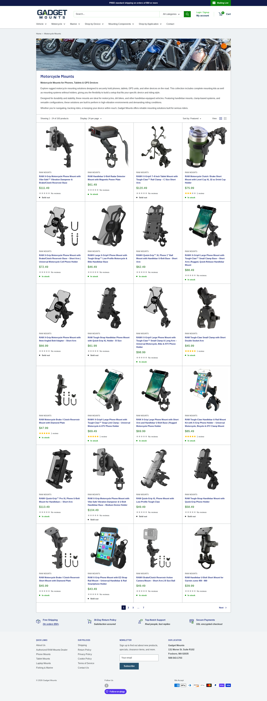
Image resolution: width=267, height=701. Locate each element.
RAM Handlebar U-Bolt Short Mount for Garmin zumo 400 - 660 (204, 579)
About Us (40, 645)
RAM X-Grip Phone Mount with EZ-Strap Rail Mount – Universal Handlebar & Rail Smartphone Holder (107, 580)
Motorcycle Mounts (52, 34)
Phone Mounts (43, 654)
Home (38, 34)
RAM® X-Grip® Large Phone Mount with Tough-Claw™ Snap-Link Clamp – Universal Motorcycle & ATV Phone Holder (109, 422)
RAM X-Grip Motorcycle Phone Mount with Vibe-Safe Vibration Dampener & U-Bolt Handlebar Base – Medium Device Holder (108, 501)
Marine (73, 24)
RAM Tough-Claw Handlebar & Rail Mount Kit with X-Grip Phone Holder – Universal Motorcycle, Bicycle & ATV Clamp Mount (205, 422)
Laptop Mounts (43, 663)
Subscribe (129, 666)
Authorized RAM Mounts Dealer (51, 650)
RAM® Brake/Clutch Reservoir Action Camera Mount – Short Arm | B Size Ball (155, 579)
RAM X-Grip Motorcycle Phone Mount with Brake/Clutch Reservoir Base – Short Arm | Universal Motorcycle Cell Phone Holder (60, 258)
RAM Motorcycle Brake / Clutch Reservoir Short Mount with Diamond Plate (59, 579)
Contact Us (83, 668)
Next (221, 607)
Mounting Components (119, 24)
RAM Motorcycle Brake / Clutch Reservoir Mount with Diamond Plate (59, 421)
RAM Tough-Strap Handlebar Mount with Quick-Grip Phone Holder (205, 500)
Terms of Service (86, 663)
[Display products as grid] (220, 118)
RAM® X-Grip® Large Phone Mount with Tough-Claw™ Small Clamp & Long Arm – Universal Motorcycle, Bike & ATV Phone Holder (156, 342)
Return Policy (84, 650)
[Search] (187, 14)
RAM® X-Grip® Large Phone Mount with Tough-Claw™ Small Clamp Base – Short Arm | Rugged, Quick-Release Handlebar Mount (205, 260)
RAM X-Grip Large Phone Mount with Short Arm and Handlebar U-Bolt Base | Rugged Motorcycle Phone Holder (157, 422)
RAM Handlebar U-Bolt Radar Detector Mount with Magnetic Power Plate (106, 178)
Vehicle (40, 24)
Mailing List (222, 3)
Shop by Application (149, 24)
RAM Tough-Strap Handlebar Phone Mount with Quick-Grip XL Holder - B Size (108, 339)
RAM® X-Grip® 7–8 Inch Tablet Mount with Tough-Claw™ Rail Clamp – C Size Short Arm (157, 179)
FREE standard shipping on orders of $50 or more (133, 3)
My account (202, 15)
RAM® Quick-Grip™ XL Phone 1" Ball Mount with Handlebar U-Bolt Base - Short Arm (156, 258)
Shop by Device (93, 24)
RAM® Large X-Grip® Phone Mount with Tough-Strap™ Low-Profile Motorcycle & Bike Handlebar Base (107, 258)
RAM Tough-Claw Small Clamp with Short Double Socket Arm (205, 339)
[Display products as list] (225, 118)
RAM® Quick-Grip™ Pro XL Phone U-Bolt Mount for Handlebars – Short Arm (59, 500)
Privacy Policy (85, 654)
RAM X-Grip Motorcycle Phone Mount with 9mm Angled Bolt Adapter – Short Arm (60, 339)
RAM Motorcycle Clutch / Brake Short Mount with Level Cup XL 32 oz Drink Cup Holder (205, 179)
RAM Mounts (45, 172)
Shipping (82, 645)
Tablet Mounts (43, 659)
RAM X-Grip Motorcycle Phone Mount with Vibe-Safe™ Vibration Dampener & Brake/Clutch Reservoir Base (60, 179)
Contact (170, 24)
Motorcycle (56, 24)
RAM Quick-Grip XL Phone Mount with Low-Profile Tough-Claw (155, 500)
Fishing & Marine (44, 668)
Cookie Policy (85, 659)
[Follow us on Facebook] (106, 686)
